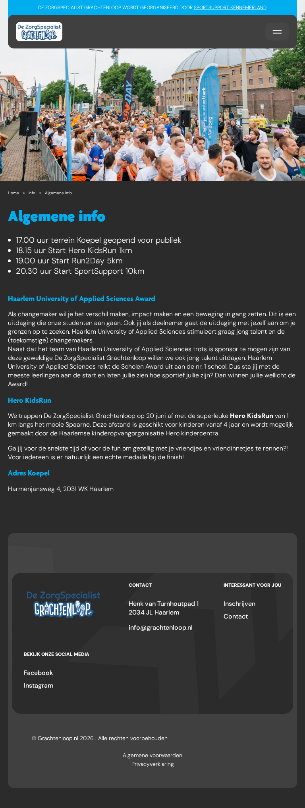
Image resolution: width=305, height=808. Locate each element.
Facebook (38, 673)
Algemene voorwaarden (152, 755)
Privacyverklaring (152, 763)
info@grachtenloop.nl (161, 627)
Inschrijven (239, 603)
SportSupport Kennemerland (230, 7)
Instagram (39, 685)
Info (32, 192)
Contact (236, 616)
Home (13, 192)
